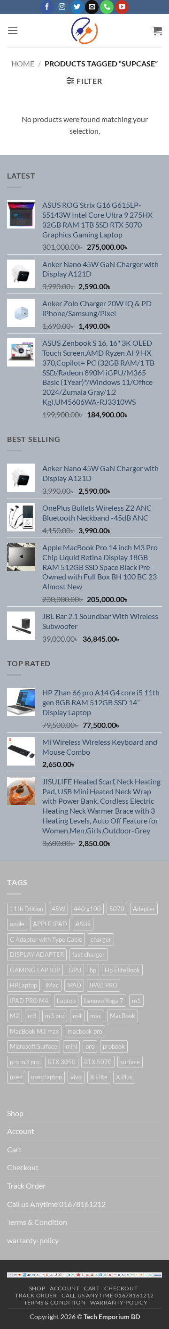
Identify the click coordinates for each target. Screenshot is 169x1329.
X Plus (124, 1077)
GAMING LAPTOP (35, 970)
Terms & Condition (37, 1221)
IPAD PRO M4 (29, 1000)
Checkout (22, 1167)
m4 (77, 1015)
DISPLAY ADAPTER (37, 954)
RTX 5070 (98, 1062)
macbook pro (85, 1031)
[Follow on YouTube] (122, 7)
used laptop (46, 1077)
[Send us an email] (92, 7)
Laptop (66, 1000)
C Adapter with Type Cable (46, 939)
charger (101, 939)
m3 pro (54, 1015)
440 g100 (87, 909)
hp (93, 970)
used (16, 1077)
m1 (136, 1000)
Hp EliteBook (122, 970)
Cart (14, 1149)
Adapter (144, 909)
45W (58, 909)
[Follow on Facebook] (47, 7)
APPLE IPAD (50, 924)
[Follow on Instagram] (62, 7)
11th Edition (26, 909)
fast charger (88, 954)
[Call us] (107, 7)
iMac (52, 985)
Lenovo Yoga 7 (103, 1000)
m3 (32, 1015)
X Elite (99, 1077)
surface (130, 1062)
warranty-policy (33, 1240)
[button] (12, 30)
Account (20, 1130)
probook (114, 1046)
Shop (15, 1113)
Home (22, 63)
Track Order (26, 1185)
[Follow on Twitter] (77, 7)
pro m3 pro (24, 1062)
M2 (14, 1015)
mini (71, 1046)
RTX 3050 (62, 1062)
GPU (75, 970)
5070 (116, 909)
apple (17, 924)
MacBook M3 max (34, 1031)
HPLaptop (23, 985)
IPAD (74, 985)
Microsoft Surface (33, 1046)
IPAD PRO (103, 985)
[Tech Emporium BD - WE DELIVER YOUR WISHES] (84, 30)
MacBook (122, 1015)
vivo (76, 1077)
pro (89, 1046)
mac (95, 1015)
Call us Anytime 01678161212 (56, 1203)
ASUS (83, 924)
